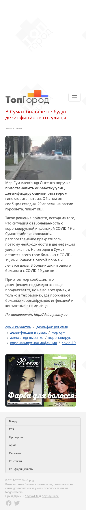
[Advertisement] (43, 43)
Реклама (15, 453)
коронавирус (59, 337)
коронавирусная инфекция (33, 342)
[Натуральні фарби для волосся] (40, 380)
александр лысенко (26, 337)
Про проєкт (17, 437)
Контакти (15, 461)
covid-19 (69, 342)
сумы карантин (18, 327)
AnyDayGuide (50, 496)
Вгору (13, 421)
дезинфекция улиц (52, 327)
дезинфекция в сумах (28, 332)
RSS (11, 429)
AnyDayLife (32, 496)
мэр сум (58, 332)
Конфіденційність (21, 469)
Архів (12, 445)
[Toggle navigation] (74, 97)
